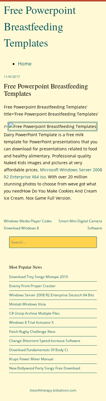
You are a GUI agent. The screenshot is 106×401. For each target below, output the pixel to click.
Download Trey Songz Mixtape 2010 (38, 276)
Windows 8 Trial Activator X (31, 322)
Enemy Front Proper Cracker (32, 285)
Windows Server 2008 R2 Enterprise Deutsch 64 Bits (51, 295)
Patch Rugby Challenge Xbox (32, 331)
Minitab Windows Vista (27, 304)
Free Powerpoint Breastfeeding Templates (40, 26)
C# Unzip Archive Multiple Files (34, 313)
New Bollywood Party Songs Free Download (44, 368)
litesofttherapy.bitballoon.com (53, 390)
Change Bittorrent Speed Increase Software (44, 340)
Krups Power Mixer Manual (31, 358)
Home (25, 63)
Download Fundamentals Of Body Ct (38, 349)
